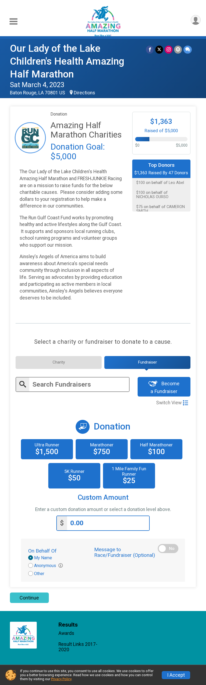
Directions (84, 92)
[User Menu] (196, 20)
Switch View (169, 402)
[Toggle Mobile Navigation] (13, 21)
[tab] (59, 362)
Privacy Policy (61, 679)
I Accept (176, 675)
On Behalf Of (42, 551)
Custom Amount (103, 497)
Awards (66, 633)
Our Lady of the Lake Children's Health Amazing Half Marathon (67, 61)
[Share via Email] (178, 49)
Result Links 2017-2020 (77, 647)
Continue (29, 598)
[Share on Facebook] (150, 49)
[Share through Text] (187, 49)
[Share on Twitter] (159, 49)
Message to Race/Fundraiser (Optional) (124, 552)
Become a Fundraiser (164, 387)
